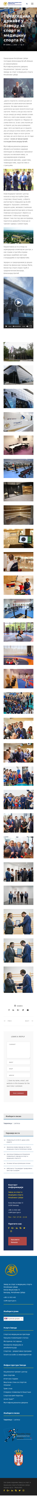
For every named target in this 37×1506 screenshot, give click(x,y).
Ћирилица (8, 1123)
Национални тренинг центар (15, 1372)
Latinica (17, 1123)
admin (8, 45)
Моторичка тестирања (13, 1341)
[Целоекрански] (31, 326)
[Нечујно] (27, 326)
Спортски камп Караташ (13, 1396)
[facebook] (8, 1228)
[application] (18, 302)
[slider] (17, 326)
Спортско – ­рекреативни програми (17, 1351)
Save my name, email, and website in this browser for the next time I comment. (18, 1083)
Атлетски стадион (11, 1379)
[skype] (20, 1228)
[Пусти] (6, 326)
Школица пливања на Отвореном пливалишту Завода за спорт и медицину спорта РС (18, 1156)
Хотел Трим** (9, 1399)
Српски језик (14, 1318)
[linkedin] (17, 1228)
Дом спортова (9, 1375)
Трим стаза (8, 1389)
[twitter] (24, 1228)
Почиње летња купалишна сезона (18, 1163)
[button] (18, 303)
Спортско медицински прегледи (17, 1334)
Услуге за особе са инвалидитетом (17, 1355)
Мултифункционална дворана (16, 1403)
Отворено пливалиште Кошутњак (17, 1392)
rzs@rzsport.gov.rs (10, 1301)
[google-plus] (12, 1228)
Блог (15, 45)
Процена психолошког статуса (16, 1338)
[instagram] (11, 1231)
